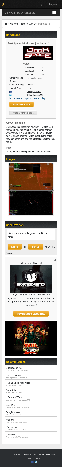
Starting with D (28, 23)
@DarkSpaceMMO (35, 95)
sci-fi (34, 151)
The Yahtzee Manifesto (18, 383)
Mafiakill (16, 420)
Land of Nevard (18, 376)
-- (27, 81)
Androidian (14, 391)
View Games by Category (20, 12)
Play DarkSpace (21, 104)
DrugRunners (17, 413)
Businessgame (17, 368)
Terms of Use (50, 454)
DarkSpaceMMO (34, 91)
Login (41, 4)
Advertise (27, 454)
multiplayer (19, 151)
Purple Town (17, 428)
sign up (36, 246)
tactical (47, 151)
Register (53, 4)
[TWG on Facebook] (32, 462)
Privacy (41, 454)
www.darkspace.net (35, 77)
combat (40, 151)
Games (14, 23)
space (28, 151)
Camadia (17, 435)
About (20, 454)
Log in (14, 246)
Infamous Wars (18, 398)
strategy (10, 151)
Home (15, 454)
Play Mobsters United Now (31, 313)
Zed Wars (18, 406)
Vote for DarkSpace (23, 112)
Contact (34, 454)
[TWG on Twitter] (36, 462)
